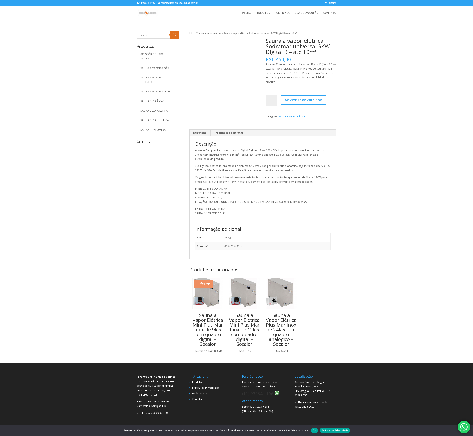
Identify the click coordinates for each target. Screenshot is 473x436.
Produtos (263, 13)
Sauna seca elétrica (154, 120)
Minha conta (199, 393)
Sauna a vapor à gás (154, 68)
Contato (329, 13)
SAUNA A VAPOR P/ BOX (155, 91)
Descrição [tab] (199, 132)
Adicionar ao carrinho (303, 99)
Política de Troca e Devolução (296, 13)
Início (192, 33)
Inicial (246, 13)
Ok (314, 430)
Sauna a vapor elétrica (209, 33)
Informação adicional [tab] (229, 132)
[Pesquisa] (174, 35)
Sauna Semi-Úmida (153, 129)
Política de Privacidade (205, 387)
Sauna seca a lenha (154, 110)
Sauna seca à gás (152, 101)
